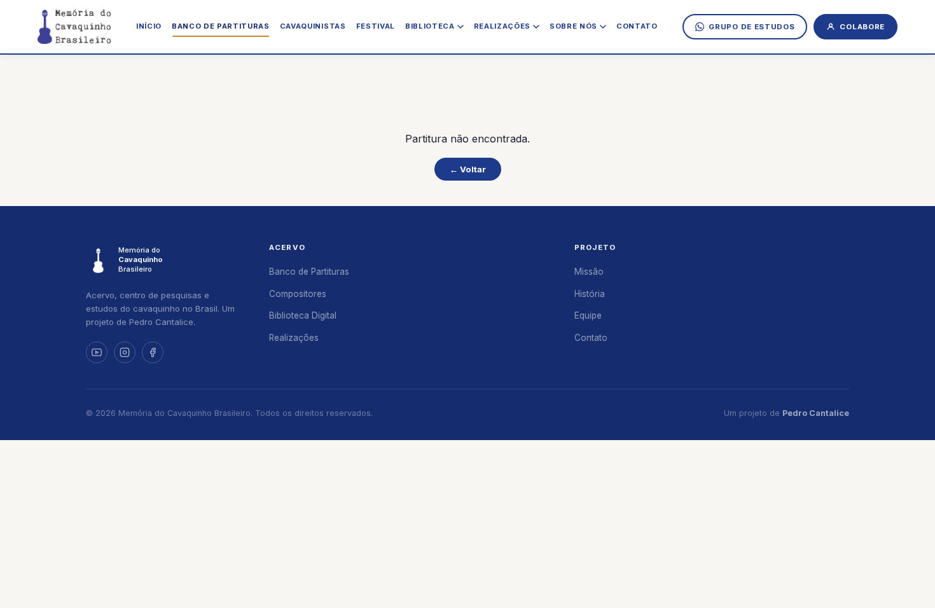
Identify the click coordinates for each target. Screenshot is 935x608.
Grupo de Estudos (751, 26)
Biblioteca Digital (302, 315)
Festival (375, 26)
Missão (589, 271)
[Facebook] (152, 352)
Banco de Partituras (221, 26)
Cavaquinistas (313, 26)
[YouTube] (96, 352)
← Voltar (468, 169)
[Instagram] (124, 352)
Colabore (862, 26)
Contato (637, 26)
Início (149, 26)
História (589, 294)
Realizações (294, 338)
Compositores (297, 294)
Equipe (588, 315)
